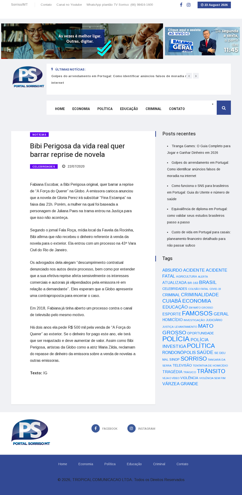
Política (104, 108)
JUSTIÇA (168, 326)
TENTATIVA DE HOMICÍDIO (210, 365)
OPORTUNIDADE (200, 333)
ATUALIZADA (174, 283)
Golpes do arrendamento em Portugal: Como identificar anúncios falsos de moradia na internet (198, 169)
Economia (81, 108)
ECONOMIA (196, 301)
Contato (46, 4)
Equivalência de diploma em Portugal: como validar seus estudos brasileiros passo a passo (197, 215)
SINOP (174, 359)
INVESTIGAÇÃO (194, 320)
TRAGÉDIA (172, 372)
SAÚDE (205, 352)
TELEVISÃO (182, 365)
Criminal (153, 108)
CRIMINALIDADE (200, 294)
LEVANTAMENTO (186, 326)
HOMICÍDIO (172, 320)
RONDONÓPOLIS (179, 352)
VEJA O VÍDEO (170, 378)
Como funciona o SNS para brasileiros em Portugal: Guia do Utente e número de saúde (198, 192)
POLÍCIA (176, 339)
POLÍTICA (201, 345)
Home (60, 108)
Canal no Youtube (69, 4)
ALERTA (203, 276)
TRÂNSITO (211, 371)
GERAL (221, 313)
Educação (129, 108)
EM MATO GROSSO (201, 307)
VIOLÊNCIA (189, 378)
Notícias (39, 134)
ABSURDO (172, 270)
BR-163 (193, 283)
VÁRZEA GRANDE (180, 383)
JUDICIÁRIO (214, 320)
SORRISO (194, 358)
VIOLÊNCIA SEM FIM (212, 378)
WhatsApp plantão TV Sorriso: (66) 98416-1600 (119, 4)
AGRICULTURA (186, 276)
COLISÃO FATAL (198, 288)
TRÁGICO (189, 372)
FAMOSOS (197, 313)
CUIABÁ (171, 301)
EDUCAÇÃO (175, 307)
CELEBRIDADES (43, 166)
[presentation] (189, 76)
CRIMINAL (171, 295)
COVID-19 (215, 288)
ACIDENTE (194, 270)
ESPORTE (171, 314)
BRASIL (208, 282)
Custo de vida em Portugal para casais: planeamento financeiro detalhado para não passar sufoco (199, 238)
